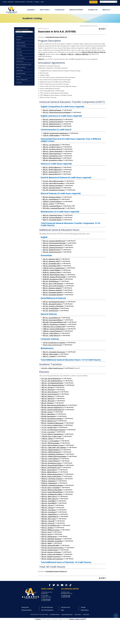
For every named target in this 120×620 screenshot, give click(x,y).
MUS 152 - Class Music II (48, 512)
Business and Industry (20, 67)
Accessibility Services (54, 614)
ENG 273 (42, 54)
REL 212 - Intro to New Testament (53, 286)
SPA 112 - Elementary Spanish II (52, 290)
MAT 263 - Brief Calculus (50, 354)
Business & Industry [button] (20, 1)
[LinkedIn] (58, 585)
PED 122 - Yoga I (46, 532)
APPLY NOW (93, 2)
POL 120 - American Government (53, 185)
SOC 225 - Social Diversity (50, 310)
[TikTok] (70, 585)
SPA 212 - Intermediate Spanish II (53, 294)
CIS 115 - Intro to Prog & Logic (52, 345)
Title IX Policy (86, 614)
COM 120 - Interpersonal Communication (55, 133)
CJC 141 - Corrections (48, 432)
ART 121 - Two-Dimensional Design (52, 383)
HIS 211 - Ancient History (49, 470)
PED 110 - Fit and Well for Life (50, 525)
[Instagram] (66, 585)
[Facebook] (49, 585)
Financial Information (20, 73)
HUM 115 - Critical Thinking (51, 270)
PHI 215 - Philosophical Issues (52, 158)
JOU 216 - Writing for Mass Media (51, 490)
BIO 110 (63, 54)
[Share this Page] (101, 29)
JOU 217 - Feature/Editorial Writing (52, 492)
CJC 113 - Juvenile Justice (49, 427)
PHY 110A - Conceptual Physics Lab (53, 208)
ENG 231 (84, 52)
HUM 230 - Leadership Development (52, 485)
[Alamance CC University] (18, 9)
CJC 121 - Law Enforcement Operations (53, 430)
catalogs (38, 619)
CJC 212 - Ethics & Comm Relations (52, 434)
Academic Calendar (20, 42)
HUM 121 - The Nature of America (51, 478)
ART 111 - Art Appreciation (51, 145)
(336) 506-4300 (66, 595)
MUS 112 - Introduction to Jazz (52, 156)
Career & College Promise (22, 79)
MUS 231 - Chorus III (47, 521)
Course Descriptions (20, 58)
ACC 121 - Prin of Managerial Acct (51, 381)
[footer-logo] (30, 593)
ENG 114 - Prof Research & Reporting (54, 243)
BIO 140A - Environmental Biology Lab (54, 322)
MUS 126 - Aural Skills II (48, 503)
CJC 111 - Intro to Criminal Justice (51, 425)
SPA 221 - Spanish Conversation (50, 556)
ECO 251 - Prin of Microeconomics (53, 181)
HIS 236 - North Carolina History (51, 476)
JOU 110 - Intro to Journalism (50, 487)
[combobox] (94, 26)
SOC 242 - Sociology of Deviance (51, 552)
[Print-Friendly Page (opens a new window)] (103, 29)
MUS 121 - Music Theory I (49, 496)
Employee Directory (26, 610)
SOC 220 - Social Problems (51, 308)
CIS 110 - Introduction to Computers (54, 342)
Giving (4, 1)
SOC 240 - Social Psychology (49, 550)
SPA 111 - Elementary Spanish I (52, 288)
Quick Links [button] (29, 1)
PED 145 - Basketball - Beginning (51, 539)
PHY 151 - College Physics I (51, 333)
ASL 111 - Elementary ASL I (51, 259)
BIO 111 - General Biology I (51, 199)
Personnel (18, 76)
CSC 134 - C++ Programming (50, 441)
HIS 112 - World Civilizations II (52, 169)
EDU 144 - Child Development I (50, 450)
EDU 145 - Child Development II (51, 452)
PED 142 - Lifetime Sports (49, 536)
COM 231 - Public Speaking (51, 135)
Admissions (18, 49)
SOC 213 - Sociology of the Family (53, 306)
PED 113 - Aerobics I (47, 527)
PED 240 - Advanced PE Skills (50, 545)
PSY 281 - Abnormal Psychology (52, 304)
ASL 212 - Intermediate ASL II (52, 266)
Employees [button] (10, 1)
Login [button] (42, 1)
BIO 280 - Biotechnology (48, 416)
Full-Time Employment (47, 607)
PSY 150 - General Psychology (52, 188)
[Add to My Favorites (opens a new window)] (99, 29)
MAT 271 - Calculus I (49, 356)
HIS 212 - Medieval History (49, 472)
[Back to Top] (116, 616)
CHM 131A (84, 54)
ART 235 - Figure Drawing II (50, 394)
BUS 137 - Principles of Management (52, 423)
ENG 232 (90, 52)
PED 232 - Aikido (46, 543)
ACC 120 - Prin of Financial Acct (51, 378)
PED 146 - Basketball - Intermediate (52, 541)
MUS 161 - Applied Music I (49, 514)
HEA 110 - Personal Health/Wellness (52, 465)
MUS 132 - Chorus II (47, 507)
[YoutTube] (62, 585)
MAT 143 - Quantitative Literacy (52, 215)
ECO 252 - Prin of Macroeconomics (53, 183)
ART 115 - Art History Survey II (52, 149)
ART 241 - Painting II (47, 398)
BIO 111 (71, 54)
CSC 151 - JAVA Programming (50, 443)
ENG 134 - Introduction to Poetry (51, 463)
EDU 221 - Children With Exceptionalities (53, 456)
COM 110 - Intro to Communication (54, 268)
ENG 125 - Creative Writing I (50, 458)
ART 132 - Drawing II (47, 389)
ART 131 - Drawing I (47, 387)
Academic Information (21, 46)
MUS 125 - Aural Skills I (48, 501)
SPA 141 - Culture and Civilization (51, 554)
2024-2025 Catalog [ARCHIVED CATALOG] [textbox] (88, 25)
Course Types (19, 52)
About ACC (106, 10)
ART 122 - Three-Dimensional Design (52, 385)
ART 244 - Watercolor (48, 401)
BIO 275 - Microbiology (48, 414)
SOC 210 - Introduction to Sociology (54, 190)
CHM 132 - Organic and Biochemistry (54, 329)
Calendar (37, 1)
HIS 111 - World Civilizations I (52, 167)
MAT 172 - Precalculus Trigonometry (54, 352)
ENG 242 (102, 52)
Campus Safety (19, 70)
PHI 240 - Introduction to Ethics (52, 160)
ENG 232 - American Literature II (53, 121)
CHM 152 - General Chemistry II (52, 331)
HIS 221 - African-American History (52, 474)
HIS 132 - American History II (52, 174)
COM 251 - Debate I (47, 438)
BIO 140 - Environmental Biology (53, 320)
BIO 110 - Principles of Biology (52, 197)
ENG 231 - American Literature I (52, 119)
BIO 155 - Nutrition (47, 403)
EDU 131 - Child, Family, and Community (53, 447)
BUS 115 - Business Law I (48, 421)
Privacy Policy (78, 614)
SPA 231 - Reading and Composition (52, 559)
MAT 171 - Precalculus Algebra (52, 220)
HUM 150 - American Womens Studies (54, 277)
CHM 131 (78, 54)
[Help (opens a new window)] (105, 29)
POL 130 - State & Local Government (52, 547)
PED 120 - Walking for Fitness (50, 530)
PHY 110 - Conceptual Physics (52, 206)
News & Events (85, 610)
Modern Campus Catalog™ (77, 619)
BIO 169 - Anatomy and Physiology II (52, 409)
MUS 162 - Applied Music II (49, 516)
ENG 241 (96, 52)
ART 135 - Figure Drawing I (49, 392)
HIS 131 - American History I (51, 172)
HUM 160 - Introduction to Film (52, 279)
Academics (31, 10)
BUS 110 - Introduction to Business (52, 418)
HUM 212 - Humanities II (49, 483)
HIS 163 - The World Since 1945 (50, 467)
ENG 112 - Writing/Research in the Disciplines (57, 112)
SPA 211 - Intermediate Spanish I (52, 292)
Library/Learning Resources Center (23, 64)
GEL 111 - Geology (48, 204)
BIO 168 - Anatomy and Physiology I (52, 407)
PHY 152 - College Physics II (51, 335)
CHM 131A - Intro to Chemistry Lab (54, 326)
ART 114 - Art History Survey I (52, 147)
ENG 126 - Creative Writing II (50, 461)
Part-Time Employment (47, 610)
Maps (62, 610)
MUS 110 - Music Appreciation (52, 153)
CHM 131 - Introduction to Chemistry (54, 324)
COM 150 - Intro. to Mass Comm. (51, 436)
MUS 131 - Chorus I (47, 505)
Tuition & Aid (59, 10)
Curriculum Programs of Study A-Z (56, 37)
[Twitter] (53, 585)
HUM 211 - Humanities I (48, 481)
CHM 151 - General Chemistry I (52, 201)
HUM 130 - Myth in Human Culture (54, 274)
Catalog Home (19, 36)
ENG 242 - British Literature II (52, 126)
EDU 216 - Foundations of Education (52, 454)
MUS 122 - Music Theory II (49, 499)
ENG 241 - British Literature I (52, 124)
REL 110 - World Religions (51, 281)
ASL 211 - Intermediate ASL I (51, 263)
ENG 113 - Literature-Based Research (54, 241)
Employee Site (25, 607)
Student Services (19, 61)
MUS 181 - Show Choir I (48, 519)
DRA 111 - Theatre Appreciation (52, 151)
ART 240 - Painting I (47, 396)
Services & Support (76, 10)
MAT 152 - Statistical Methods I (52, 217)
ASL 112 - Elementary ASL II (51, 261)
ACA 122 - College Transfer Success (52, 368)
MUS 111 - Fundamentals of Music (51, 494)
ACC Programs (19, 55)
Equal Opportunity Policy (67, 614)
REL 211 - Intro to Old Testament (53, 283)
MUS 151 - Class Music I (48, 510)
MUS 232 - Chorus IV (47, 523)
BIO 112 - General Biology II (51, 318)
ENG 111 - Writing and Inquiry (52, 110)
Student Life (92, 10)
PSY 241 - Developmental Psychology (54, 302)
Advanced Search (20, 34)
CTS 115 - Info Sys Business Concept (52, 445)
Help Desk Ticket (65, 607)
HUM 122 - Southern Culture (52, 272)
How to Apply (44, 10)
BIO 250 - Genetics (47, 412)
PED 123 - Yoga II (46, 534)
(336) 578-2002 (47, 599)
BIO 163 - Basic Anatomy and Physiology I (54, 405)
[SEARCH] (116, 2)
